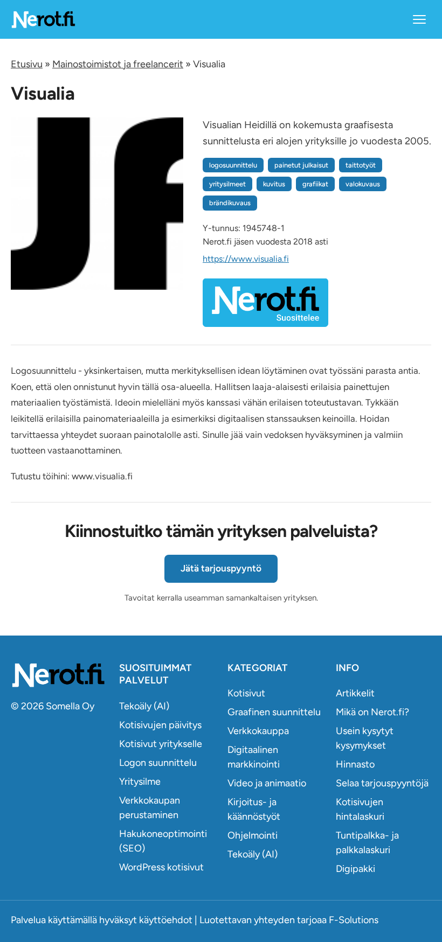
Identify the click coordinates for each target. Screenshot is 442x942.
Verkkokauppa (258, 731)
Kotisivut (246, 693)
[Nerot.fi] (58, 675)
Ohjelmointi (252, 835)
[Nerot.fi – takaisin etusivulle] (43, 19)
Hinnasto (355, 764)
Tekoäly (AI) (144, 706)
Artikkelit (355, 693)
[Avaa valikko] (419, 19)
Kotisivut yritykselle (160, 744)
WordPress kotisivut (161, 867)
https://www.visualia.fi (246, 259)
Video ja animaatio (266, 783)
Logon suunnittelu (158, 763)
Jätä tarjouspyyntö (221, 568)
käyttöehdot (165, 920)
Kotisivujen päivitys (160, 725)
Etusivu (27, 64)
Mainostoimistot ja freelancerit (117, 64)
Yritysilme (140, 781)
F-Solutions (353, 920)
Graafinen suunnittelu (274, 712)
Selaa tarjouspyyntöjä (382, 783)
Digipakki (355, 869)
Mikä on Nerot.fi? (372, 712)
